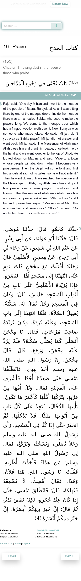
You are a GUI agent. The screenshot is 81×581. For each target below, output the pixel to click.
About (6, 568)
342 (68, 556)
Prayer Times (52, 11)
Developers (45, 568)
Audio (69, 11)
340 (12, 556)
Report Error (6, 543)
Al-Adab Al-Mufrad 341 (48, 530)
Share (18, 543)
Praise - (46, 33)
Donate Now (60, 4)
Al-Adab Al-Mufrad (21, 33)
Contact (61, 568)
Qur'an (19, 11)
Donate (74, 568)
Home (4, 33)
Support (29, 568)
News (17, 568)
